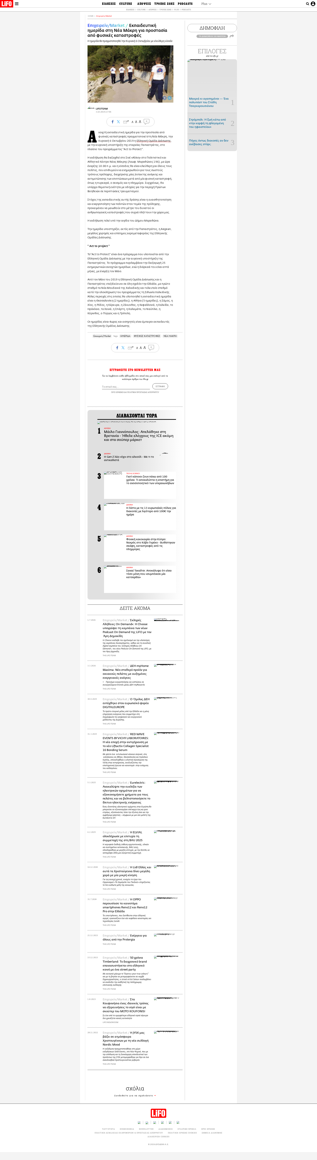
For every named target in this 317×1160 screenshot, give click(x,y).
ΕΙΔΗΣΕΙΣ (130, 9)
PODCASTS (186, 9)
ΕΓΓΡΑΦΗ (160, 386)
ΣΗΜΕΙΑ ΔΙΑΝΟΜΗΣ (212, 1132)
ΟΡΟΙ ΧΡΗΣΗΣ (117, 392)
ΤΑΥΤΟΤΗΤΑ (108, 1129)
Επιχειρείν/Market (104, 16)
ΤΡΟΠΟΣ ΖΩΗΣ (165, 9)
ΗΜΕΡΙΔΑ (125, 336)
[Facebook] (164, 98)
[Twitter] (169, 98)
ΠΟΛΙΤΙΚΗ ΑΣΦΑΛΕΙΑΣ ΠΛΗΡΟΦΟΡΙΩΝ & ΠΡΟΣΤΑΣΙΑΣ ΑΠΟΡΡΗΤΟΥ (129, 1132)
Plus (176, 9)
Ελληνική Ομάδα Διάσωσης (154, 140)
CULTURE (141, 9)
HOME (90, 16)
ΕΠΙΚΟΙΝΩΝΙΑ (127, 1129)
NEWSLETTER (146, 1129)
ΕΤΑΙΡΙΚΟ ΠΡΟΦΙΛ (187, 1129)
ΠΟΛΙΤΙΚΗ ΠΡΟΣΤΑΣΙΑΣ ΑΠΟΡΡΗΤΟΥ (143, 392)
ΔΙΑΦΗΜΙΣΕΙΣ (165, 1129)
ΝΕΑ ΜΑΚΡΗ (170, 336)
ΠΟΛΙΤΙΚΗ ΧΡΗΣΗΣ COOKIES (182, 1132)
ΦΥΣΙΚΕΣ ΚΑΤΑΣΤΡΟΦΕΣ (147, 336)
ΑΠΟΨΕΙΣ (152, 9)
